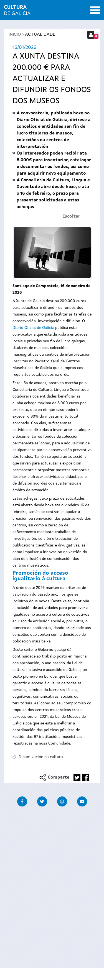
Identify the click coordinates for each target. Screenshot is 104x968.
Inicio (15, 34)
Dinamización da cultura (41, 757)
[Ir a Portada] (17, 11)
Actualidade (40, 34)
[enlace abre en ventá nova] (76, 777)
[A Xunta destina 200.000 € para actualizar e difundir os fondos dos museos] (52, 252)
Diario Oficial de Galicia (33, 328)
